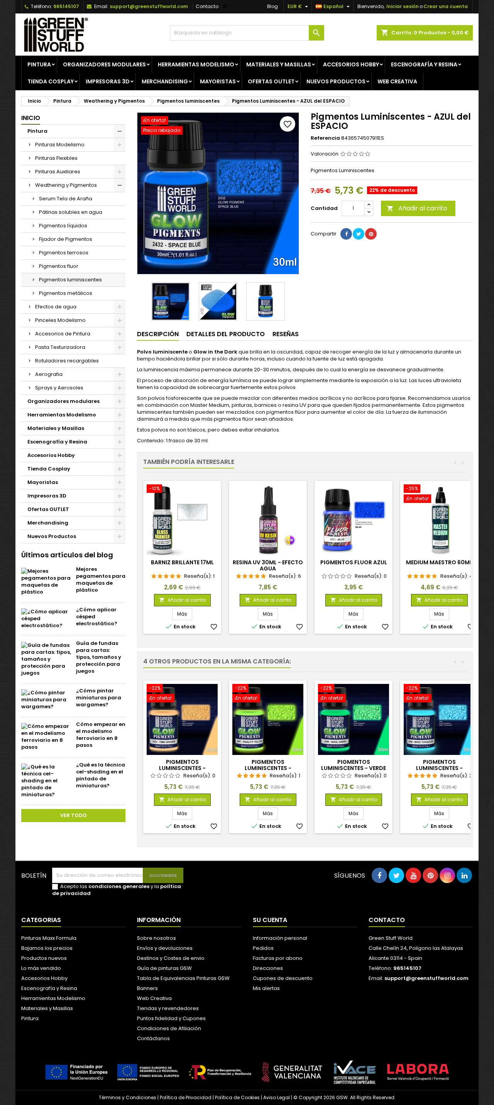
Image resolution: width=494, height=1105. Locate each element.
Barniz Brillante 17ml (182, 562)
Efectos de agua (55, 306)
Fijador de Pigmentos (65, 239)
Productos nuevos (44, 958)
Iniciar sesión (402, 6)
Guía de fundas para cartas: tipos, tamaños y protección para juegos (98, 657)
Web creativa (397, 81)
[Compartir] (346, 234)
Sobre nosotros (156, 938)
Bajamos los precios (47, 948)
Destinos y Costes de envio (171, 958)
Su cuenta (270, 919)
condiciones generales (118, 886)
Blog (272, 6)
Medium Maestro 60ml (439, 562)
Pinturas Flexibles (56, 158)
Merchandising (165, 81)
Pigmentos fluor (58, 266)
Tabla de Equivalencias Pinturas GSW (183, 978)
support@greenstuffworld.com (149, 6)
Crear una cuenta (445, 6)
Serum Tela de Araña (65, 198)
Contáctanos (153, 1038)
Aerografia (49, 374)
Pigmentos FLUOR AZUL (353, 562)
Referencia (325, 138)
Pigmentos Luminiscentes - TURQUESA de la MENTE (439, 768)
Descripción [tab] (158, 334)
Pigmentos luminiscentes (70, 279)
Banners (147, 988)
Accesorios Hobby (351, 64)
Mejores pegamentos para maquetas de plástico (100, 579)
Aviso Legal (276, 1097)
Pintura (39, 64)
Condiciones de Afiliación (169, 1028)
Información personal (280, 938)
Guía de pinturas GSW (164, 968)
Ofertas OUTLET (271, 81)
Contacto (207, 6)
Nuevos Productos (335, 81)
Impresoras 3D (108, 81)
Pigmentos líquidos (63, 225)
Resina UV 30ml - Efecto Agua (268, 565)
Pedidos (263, 948)
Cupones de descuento (283, 978)
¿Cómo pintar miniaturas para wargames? (98, 697)
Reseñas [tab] (285, 334)
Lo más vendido (41, 968)
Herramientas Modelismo (196, 64)
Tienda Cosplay (50, 81)
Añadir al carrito (417, 208)
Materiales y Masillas (278, 64)
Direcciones (268, 968)
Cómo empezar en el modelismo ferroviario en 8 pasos (100, 735)
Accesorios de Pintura (62, 333)
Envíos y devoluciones (165, 948)
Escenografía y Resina (424, 64)
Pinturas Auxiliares (57, 171)
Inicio (30, 117)
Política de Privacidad (185, 1097)
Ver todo (73, 815)
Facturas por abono (278, 958)
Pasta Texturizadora (60, 347)
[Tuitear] (358, 234)
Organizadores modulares (104, 64)
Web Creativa (154, 998)
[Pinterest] (371, 234)
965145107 (66, 6)
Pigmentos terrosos (63, 252)
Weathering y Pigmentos (66, 185)
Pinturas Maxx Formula (48, 938)
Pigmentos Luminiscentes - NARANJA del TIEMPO (182, 768)
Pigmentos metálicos (65, 293)
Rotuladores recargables (67, 360)
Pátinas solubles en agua (70, 212)
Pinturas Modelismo (60, 144)
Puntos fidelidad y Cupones (171, 1018)
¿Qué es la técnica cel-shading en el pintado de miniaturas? (100, 775)
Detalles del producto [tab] (225, 334)
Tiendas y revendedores (168, 1008)
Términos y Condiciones (127, 1097)
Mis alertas (266, 988)
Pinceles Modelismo (60, 320)
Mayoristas (218, 81)
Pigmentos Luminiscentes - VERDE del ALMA (353, 768)
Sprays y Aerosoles (59, 387)
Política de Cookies (237, 1097)
